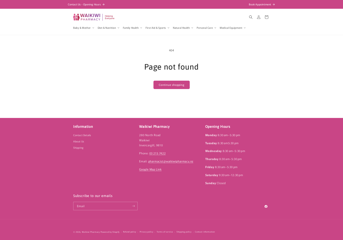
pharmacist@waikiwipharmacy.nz (170, 161)
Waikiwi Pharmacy (91, 231)
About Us (78, 141)
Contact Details (82, 135)
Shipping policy (184, 231)
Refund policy (129, 231)
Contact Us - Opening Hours (84, 4)
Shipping (78, 147)
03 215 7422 (157, 153)
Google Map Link (150, 169)
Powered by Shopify (110, 231)
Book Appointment (260, 4)
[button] (83, 27)
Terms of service (165, 231)
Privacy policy (146, 231)
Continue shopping (171, 85)
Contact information (205, 231)
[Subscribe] (133, 206)
